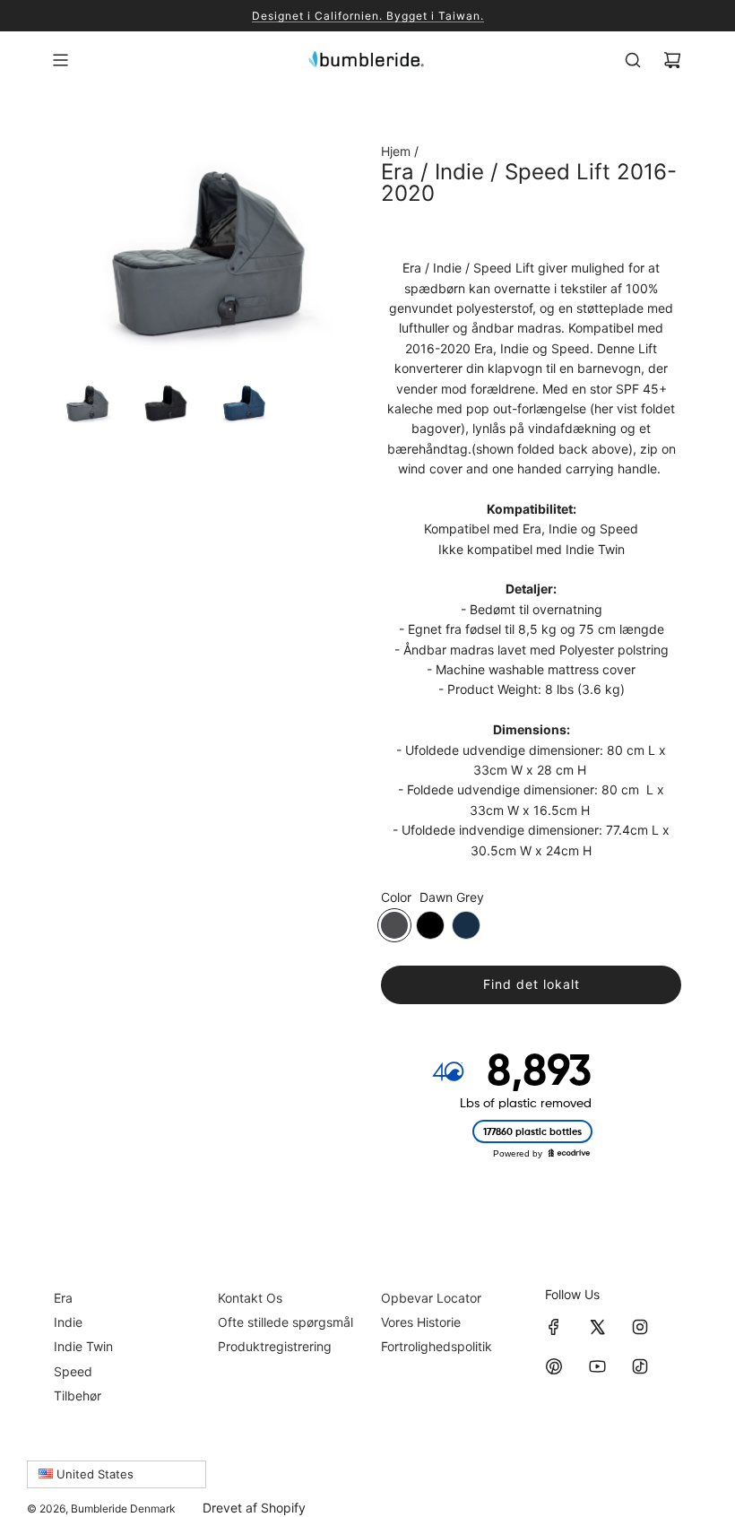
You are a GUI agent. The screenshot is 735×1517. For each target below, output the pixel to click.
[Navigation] (60, 60)
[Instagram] (640, 1327)
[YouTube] (597, 1366)
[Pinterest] (554, 1366)
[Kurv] (672, 60)
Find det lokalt (531, 984)
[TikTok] (640, 1366)
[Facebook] (554, 1327)
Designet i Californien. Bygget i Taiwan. (368, 15)
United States (93, 1474)
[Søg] (633, 60)
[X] (597, 1327)
